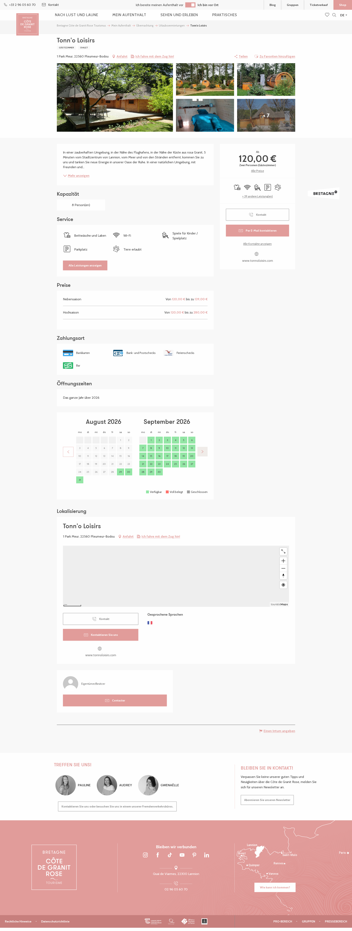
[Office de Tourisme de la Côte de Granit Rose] (27, 21)
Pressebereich (336, 921)
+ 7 (266, 115)
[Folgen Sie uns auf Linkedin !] (206, 855)
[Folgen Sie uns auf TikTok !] (170, 855)
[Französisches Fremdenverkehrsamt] (188, 921)
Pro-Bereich (282, 921)
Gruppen (292, 5)
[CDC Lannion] (153, 921)
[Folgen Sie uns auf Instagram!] (145, 855)
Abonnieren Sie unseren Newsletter (267, 800)
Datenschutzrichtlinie (55, 921)
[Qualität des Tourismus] (171, 921)
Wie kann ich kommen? (275, 887)
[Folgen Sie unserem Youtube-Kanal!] (182, 855)
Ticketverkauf (319, 5)
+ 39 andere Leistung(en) (257, 196)
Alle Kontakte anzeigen (257, 244)
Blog (273, 5)
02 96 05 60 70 (176, 889)
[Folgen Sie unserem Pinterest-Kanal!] (194, 855)
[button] (334, 15)
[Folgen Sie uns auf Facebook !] (158, 855)
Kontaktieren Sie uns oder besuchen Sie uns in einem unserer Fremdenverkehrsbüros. (117, 806)
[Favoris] (327, 15)
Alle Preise (257, 171)
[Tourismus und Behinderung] (204, 921)
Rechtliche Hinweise (18, 921)
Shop (342, 5)
